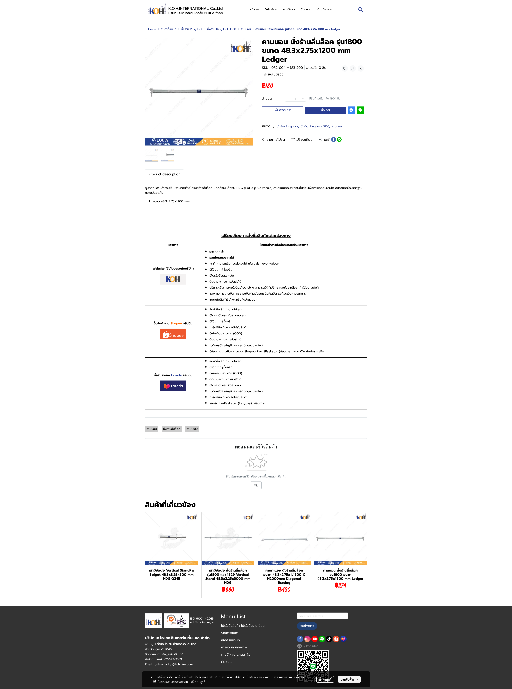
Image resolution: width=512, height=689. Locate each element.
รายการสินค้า (229, 633)
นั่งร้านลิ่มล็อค (171, 429)
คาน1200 (192, 429)
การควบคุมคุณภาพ (234, 647)
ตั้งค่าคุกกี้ (325, 679)
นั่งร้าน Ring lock (192, 29)
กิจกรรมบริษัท (230, 640)
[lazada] (343, 639)
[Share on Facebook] (333, 139)
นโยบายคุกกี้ (198, 682)
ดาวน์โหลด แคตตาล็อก (236, 654)
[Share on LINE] (339, 139)
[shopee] (336, 639)
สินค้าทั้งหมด (168, 29)
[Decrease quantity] (288, 98)
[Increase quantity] (303, 98)
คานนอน (246, 29)
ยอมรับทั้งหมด (349, 679)
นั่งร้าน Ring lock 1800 (221, 29)
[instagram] (307, 639)
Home (152, 29)
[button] (360, 9)
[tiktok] (329, 639)
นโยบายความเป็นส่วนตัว (171, 682)
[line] (322, 639)
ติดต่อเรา (227, 661)
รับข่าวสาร (307, 626)
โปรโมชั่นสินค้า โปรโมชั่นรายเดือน (243, 625)
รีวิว (256, 485)
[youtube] (314, 639)
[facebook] (300, 639)
